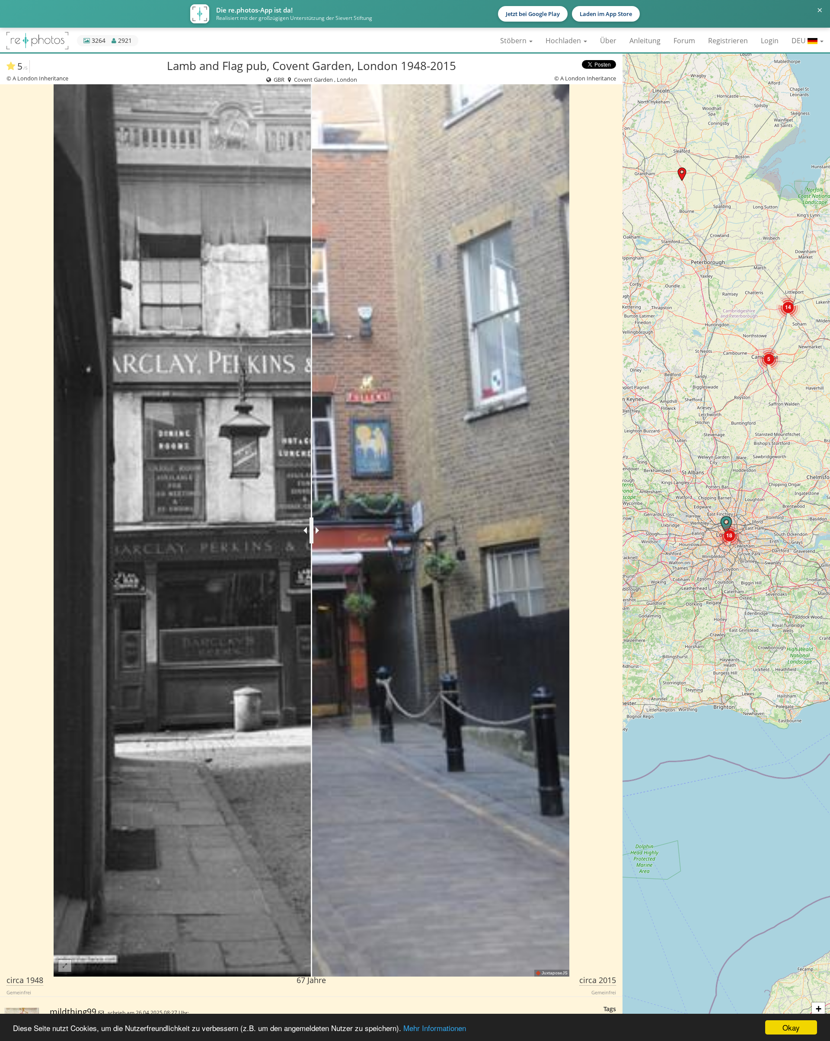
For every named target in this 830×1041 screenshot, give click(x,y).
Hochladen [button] (564, 40)
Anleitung (645, 40)
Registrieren (728, 40)
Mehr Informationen (434, 1027)
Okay (791, 1027)
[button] (681, 174)
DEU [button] (800, 40)
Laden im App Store (606, 14)
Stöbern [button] (514, 40)
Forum (684, 40)
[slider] (311, 530)
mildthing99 (74, 1011)
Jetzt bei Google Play (533, 14)
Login (770, 40)
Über (608, 40)
